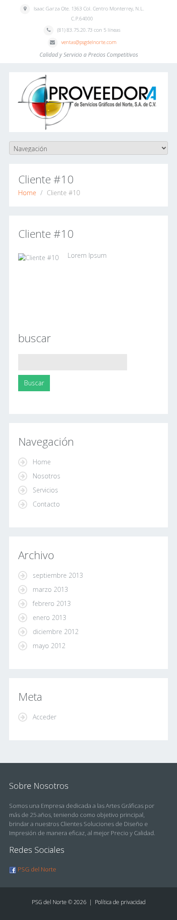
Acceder (44, 717)
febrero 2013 (52, 603)
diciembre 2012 (56, 631)
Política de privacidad (120, 902)
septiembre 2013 (58, 575)
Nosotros (46, 476)
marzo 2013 (50, 589)
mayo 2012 (49, 645)
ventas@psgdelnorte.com (89, 42)
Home (27, 192)
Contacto (46, 504)
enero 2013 (49, 617)
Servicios (45, 490)
